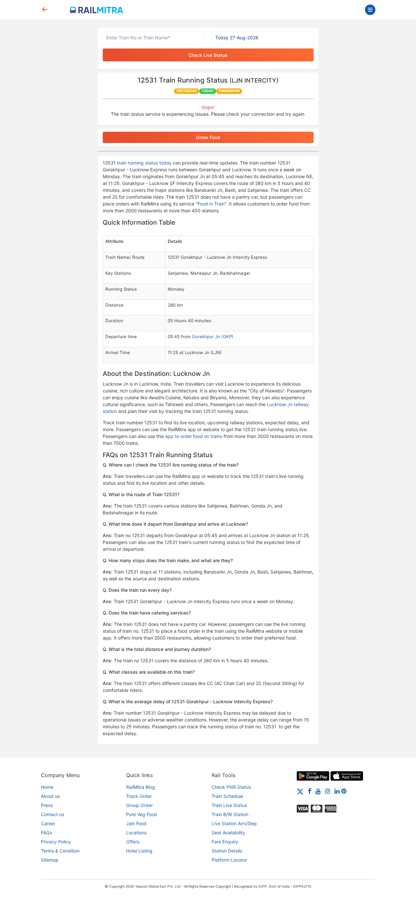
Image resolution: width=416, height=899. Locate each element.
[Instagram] (327, 791)
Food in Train (211, 203)
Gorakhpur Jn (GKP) (212, 336)
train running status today (144, 162)
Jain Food (136, 823)
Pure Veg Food (141, 814)
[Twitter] (300, 791)
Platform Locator (229, 860)
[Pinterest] (343, 791)
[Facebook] (309, 791)
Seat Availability (228, 832)
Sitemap (49, 860)
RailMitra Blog (140, 787)
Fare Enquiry (225, 841)
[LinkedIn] (337, 791)
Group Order (139, 805)
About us (50, 796)
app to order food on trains (193, 436)
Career (48, 823)
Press (47, 805)
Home (47, 787)
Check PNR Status (231, 787)
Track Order (139, 796)
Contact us (52, 814)
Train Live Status (229, 805)
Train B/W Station (230, 814)
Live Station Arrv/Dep (234, 823)
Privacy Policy (56, 841)
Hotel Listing (139, 850)
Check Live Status (208, 55)
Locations (136, 832)
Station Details (227, 850)
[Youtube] (318, 791)
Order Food (208, 137)
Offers (132, 841)
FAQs (46, 832)
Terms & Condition (60, 850)
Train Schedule (227, 796)
